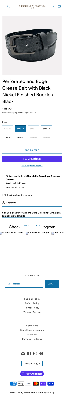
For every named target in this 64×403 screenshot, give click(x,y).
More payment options (32, 165)
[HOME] (3, 6)
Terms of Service (32, 312)
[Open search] (8, 6)
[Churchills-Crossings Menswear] (32, 6)
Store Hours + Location (32, 330)
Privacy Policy (32, 307)
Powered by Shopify (45, 392)
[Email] (23, 353)
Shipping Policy (32, 299)
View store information (15, 187)
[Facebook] (29, 353)
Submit (52, 283)
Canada (30, 363)
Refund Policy (32, 303)
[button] (32, 225)
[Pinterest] (41, 353)
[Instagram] (35, 353)
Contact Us (32, 325)
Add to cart (32, 150)
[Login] (53, 6)
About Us (32, 334)
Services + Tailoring (32, 339)
